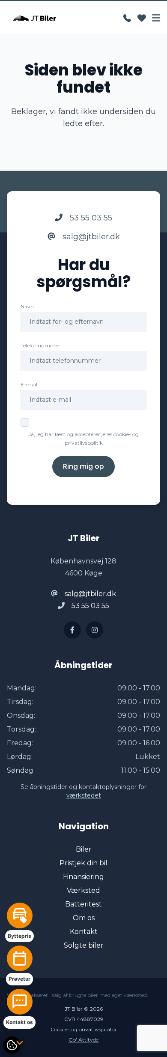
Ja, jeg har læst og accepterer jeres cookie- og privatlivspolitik (83, 438)
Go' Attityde (83, 1039)
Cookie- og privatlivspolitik (83, 1029)
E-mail (29, 384)
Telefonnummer (40, 345)
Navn (27, 306)
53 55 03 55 (90, 218)
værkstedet (83, 795)
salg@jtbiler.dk (90, 236)
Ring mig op (83, 466)
